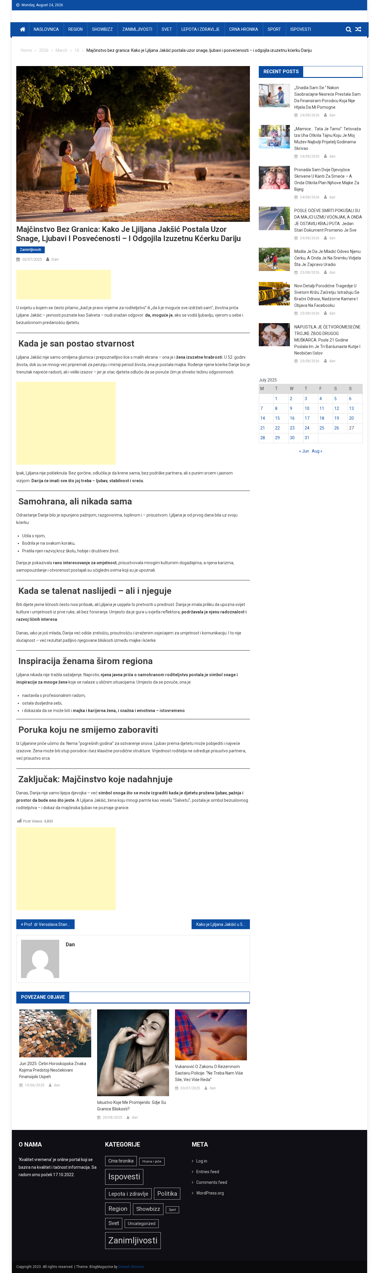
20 (351, 418)
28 (262, 437)
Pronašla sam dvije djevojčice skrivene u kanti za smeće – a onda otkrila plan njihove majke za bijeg (326, 179)
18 (321, 418)
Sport (274, 29)
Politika (167, 1193)
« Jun (304, 451)
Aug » (317, 451)
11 (321, 408)
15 (277, 418)
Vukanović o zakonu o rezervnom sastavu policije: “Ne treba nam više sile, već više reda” (209, 1073)
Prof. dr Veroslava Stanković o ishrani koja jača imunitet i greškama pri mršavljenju (49, 924)
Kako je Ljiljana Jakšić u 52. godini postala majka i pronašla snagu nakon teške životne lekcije (223, 924)
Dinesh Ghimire (131, 1267)
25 (321, 428)
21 (262, 428)
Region (75, 29)
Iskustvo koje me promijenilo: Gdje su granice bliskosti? (131, 1105)
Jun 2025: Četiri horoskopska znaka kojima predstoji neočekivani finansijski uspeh (52, 1070)
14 (262, 418)
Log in (201, 1161)
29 (277, 437)
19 (336, 418)
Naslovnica (46, 29)
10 (307, 408)
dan (55, 259)
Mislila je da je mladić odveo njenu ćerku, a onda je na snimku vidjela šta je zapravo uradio (327, 258)
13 (351, 408)
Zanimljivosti (137, 29)
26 (336, 428)
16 (292, 418)
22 (277, 428)
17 (307, 418)
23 (292, 428)
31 (307, 437)
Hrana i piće (151, 1161)
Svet (167, 29)
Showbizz (102, 29)
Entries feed (207, 1171)
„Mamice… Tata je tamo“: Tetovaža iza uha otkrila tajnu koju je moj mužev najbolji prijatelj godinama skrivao (327, 138)
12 (336, 408)
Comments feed (211, 1182)
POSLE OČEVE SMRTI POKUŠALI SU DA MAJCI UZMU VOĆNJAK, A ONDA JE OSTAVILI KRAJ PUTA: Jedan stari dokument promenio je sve (328, 220)
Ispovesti (300, 29)
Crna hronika (243, 29)
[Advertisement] (63, 284)
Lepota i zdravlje (201, 29)
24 (307, 428)
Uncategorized (141, 1223)
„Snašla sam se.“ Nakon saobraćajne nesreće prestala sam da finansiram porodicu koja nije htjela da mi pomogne (327, 97)
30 (292, 437)
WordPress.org (210, 1193)
